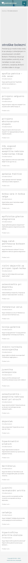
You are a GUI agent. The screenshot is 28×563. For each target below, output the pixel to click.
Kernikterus (9, 466)
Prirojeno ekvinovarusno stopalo (10, 121)
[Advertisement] (14, 28)
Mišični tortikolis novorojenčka (12, 348)
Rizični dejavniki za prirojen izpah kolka (14, 267)
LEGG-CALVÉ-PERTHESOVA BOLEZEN (13, 242)
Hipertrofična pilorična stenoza (12, 533)
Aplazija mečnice (12, 174)
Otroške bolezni (7, 79)
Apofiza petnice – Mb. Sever (12, 74)
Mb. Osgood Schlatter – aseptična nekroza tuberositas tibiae (13, 150)
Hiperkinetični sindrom (10, 442)
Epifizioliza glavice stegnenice (13, 217)
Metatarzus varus (12, 307)
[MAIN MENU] (24, 3)
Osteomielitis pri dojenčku (12, 285)
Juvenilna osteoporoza (9, 370)
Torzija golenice (11, 327)
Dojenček (7, 421)
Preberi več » (6, 88)
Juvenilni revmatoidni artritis (13, 489)
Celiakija (7, 512)
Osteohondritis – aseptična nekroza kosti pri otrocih (13, 397)
